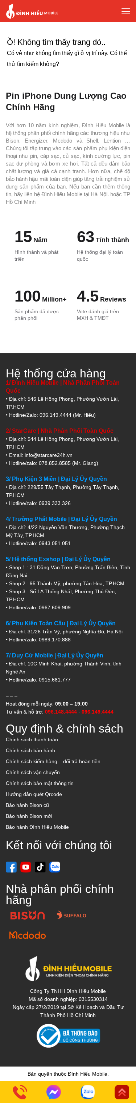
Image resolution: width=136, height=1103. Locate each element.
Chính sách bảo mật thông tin (40, 783)
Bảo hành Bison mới (29, 816)
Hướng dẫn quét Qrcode (34, 794)
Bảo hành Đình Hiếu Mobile (37, 827)
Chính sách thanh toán (32, 739)
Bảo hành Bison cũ (27, 805)
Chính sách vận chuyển (33, 772)
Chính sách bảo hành (30, 750)
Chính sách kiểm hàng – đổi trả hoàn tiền (53, 761)
